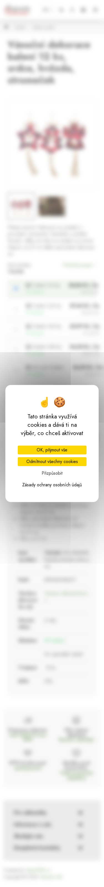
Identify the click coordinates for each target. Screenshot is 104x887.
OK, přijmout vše (52, 450)
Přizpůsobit (52, 473)
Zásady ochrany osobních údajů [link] (52, 485)
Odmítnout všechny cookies (52, 461)
